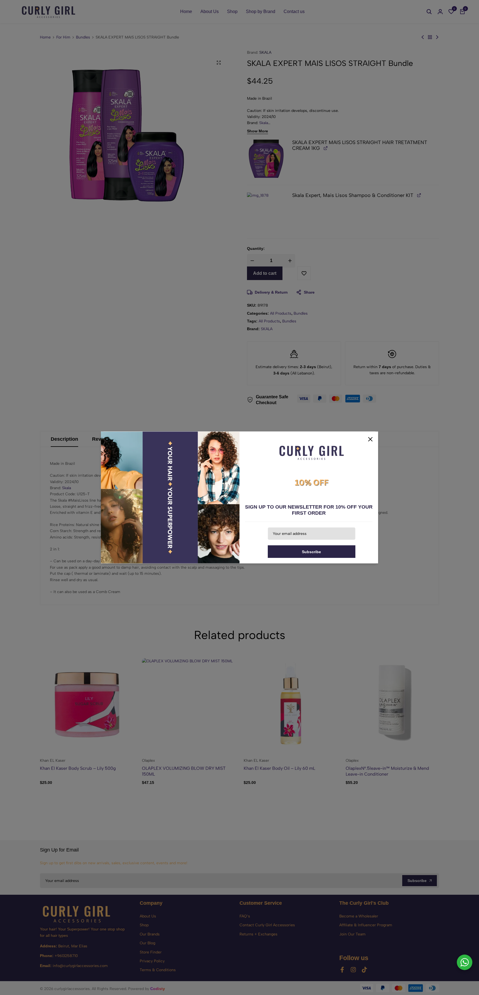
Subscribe (311, 552)
